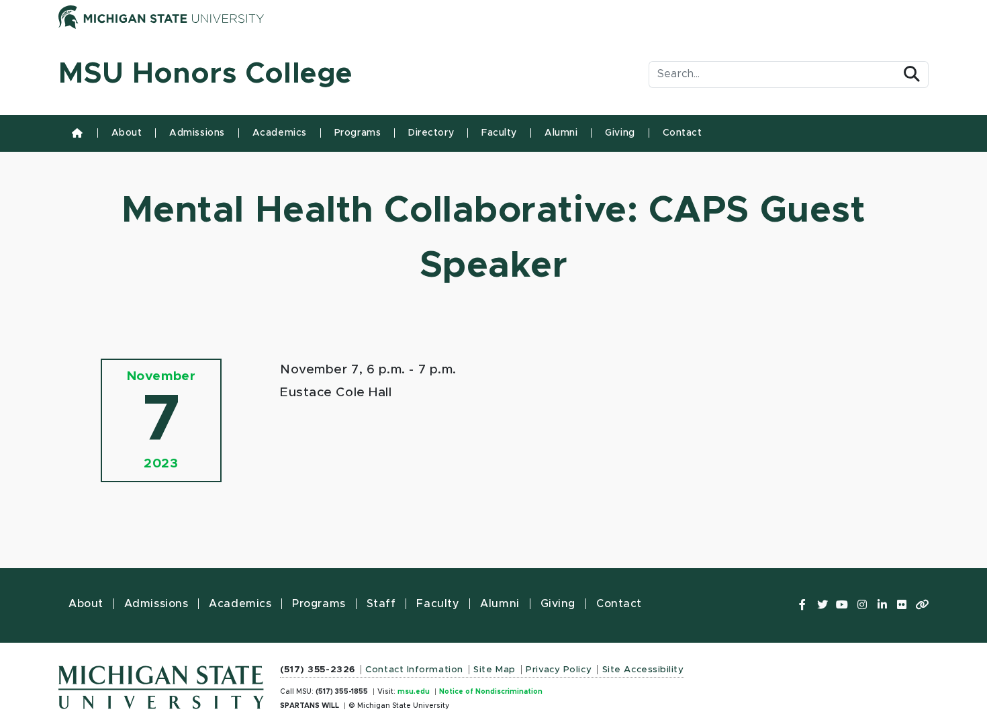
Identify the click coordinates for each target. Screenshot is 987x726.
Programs (357, 133)
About (126, 133)
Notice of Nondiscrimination (491, 691)
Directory (431, 133)
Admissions (197, 133)
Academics (279, 133)
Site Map (494, 669)
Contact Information (414, 669)
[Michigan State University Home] (161, 683)
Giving (619, 133)
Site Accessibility (643, 669)
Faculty (499, 133)
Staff (381, 603)
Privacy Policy (559, 669)
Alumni (561, 133)
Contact (682, 133)
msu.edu (413, 691)
